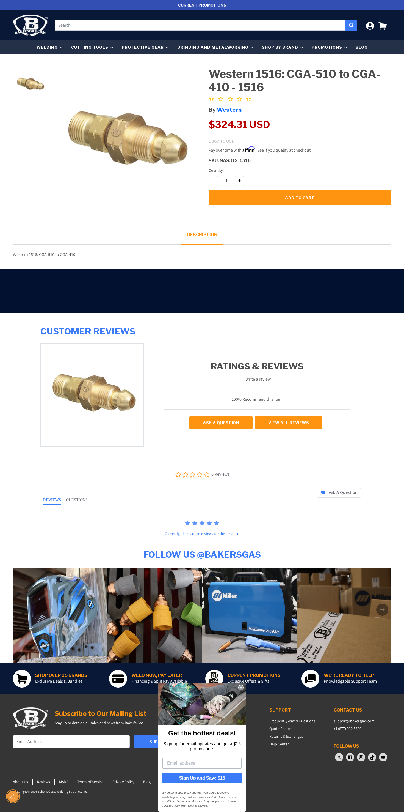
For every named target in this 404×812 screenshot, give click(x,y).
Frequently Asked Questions (292, 720)
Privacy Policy (123, 781)
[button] (382, 25)
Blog (362, 47)
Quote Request (281, 728)
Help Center (279, 744)
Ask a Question (221, 422)
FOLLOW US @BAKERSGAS (202, 554)
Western (229, 109)
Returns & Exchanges (286, 736)
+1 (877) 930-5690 (347, 728)
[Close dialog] (241, 687)
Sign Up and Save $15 (202, 778)
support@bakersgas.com (354, 720)
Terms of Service (90, 781)
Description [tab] (202, 234)
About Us (20, 781)
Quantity (216, 170)
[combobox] (200, 25)
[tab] (339, 493)
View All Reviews (288, 422)
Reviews (43, 781)
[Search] (351, 25)
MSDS (63, 781)
